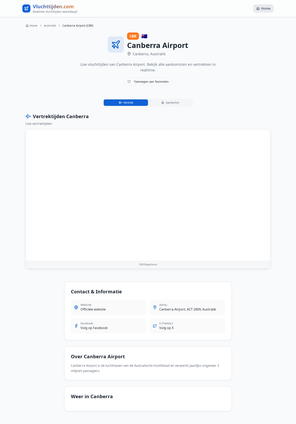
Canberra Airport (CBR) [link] (77, 25)
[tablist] (148, 103)
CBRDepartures (148, 264)
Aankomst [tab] (172, 102)
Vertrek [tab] (128, 102)
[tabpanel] (148, 191)
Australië (50, 25)
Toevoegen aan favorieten (151, 81)
